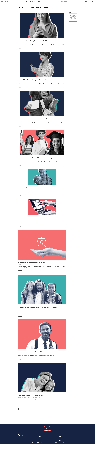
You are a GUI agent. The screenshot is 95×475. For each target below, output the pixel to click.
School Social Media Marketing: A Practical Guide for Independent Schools (73, 15)
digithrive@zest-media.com (22, 437)
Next (22, 409)
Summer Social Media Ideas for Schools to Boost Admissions (35, 119)
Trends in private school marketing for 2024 (30, 352)
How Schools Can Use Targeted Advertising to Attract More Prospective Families (72, 18)
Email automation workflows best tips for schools (32, 262)
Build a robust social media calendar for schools (31, 218)
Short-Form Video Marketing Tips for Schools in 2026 (32, 41)
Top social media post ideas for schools (29, 188)
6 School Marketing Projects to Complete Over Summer (73, 21)
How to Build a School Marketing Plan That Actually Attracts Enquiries (37, 80)
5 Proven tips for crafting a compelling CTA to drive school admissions (37, 307)
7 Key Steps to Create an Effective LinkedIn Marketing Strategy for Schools (38, 158)
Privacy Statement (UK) (60, 442)
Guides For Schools (38, 220)
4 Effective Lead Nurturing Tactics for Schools (30, 395)
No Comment (32, 220)
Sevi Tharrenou (27, 220)
